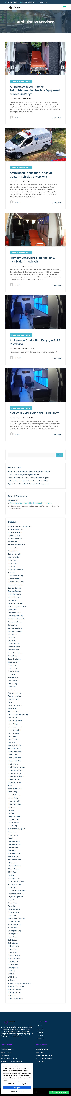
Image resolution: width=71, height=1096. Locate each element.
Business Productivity (15, 585)
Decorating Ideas (14, 647)
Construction (12, 625)
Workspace (12, 995)
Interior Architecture (15, 752)
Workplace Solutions (15, 989)
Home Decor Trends (15, 721)
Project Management (15, 897)
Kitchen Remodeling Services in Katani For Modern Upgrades (29, 471)
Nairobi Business (14, 841)
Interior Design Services (16, 767)
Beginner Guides (13, 557)
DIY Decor (11, 674)
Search (59, 455)
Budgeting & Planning (15, 569)
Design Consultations (15, 653)
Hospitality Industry (15, 745)
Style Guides (12, 940)
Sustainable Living (14, 955)
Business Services (14, 588)
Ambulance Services (15, 532)
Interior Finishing (14, 779)
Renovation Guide (14, 909)
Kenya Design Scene (15, 789)
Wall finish (11, 974)
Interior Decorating (14, 758)
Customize (10, 1084)
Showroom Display (14, 924)
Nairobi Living (12, 850)
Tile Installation (13, 961)
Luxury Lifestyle (13, 823)
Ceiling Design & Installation (17, 606)
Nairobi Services (13, 856)
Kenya (10, 785)
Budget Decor (12, 560)
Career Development (15, 603)
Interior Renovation (14, 782)
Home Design (12, 724)
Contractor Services (15, 631)
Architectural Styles (15, 538)
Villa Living (11, 971)
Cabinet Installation (14, 597)
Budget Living (12, 563)
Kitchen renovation (14, 804)
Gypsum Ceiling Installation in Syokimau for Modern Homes (28, 484)
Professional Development (17, 890)
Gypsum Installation (15, 705)
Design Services (13, 662)
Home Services (13, 733)
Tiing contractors (14, 958)
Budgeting (11, 566)
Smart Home (12, 937)
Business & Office (14, 579)
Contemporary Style (15, 628)
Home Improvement (15, 727)
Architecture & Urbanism (16, 545)
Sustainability (12, 952)
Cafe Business (13, 600)
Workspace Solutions (15, 999)
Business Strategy (14, 594)
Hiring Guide (12, 708)
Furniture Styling (13, 699)
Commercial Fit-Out (14, 613)
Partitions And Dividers (16, 881)
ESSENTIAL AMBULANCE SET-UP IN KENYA (34, 413)
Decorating (12, 640)
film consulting (13, 500)
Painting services (14, 878)
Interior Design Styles (15, 770)
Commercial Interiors (15, 616)
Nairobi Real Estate (14, 853)
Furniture (11, 690)
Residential (12, 915)
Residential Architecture (16, 918)
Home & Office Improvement (18, 714)
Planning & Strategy (14, 884)
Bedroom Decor (13, 548)
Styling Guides (13, 943)
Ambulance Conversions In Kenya (20, 81)
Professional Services (15, 894)
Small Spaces (12, 934)
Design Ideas (12, 656)
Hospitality (11, 742)
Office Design (12, 863)
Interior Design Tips (15, 773)
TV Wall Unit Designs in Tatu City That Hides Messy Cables (28, 481)
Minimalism (12, 832)
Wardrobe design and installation (19, 983)
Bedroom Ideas (13, 551)
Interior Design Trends (15, 776)
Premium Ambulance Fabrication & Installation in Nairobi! (32, 259)
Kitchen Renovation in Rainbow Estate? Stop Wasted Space (28, 478)
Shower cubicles (14, 921)
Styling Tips (12, 949)
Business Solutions (14, 591)
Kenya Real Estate (14, 795)
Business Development (16, 582)
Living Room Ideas (14, 816)
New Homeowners (14, 860)
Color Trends (12, 609)
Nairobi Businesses (15, 844)
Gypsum (11, 702)
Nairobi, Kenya (43, 2)
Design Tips (12, 665)
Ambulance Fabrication (16, 529)
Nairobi (10, 838)
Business (11, 572)
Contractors (12, 634)
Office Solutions (13, 869)
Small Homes (12, 927)
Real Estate (12, 900)
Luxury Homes (13, 819)
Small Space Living (14, 931)
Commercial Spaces (15, 622)
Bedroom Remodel (14, 554)
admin (19, 117)
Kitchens (11, 807)
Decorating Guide (14, 643)
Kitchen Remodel (14, 801)
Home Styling (12, 736)
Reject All (25, 1084)
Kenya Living (12, 792)
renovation (12, 906)
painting (11, 875)
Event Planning (13, 677)
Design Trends (13, 668)
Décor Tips (12, 637)
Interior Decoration (14, 761)
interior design (13, 764)
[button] (59, 1092)
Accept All (17, 1088)
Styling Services (13, 946)
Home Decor (12, 718)
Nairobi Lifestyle (13, 847)
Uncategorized (13, 968)
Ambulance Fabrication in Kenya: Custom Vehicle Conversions (31, 174)
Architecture (12, 542)
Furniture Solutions (14, 696)
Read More (57, 118)
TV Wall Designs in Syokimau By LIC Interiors (23, 475)
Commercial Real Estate (16, 619)
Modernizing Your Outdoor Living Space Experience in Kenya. (31, 503)
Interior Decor (12, 755)
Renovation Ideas (14, 912)
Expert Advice (13, 680)
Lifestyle (11, 810)
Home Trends (13, 739)
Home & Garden (13, 711)
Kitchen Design (13, 798)
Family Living (12, 684)
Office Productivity (14, 866)
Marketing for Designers (16, 829)
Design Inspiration (14, 659)
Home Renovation (14, 730)
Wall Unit (11, 980)
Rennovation (12, 903)
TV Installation (13, 965)
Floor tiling (12, 687)
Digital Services (13, 671)
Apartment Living (14, 535)
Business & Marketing (15, 576)
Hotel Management (14, 748)
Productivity (12, 887)
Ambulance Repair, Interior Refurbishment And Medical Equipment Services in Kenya (35, 90)
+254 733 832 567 (12, 2)
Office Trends (12, 872)
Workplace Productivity (16, 986)
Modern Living (13, 835)
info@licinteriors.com (28, 2)
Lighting (11, 813)
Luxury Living (12, 826)
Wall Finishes (12, 977)
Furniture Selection (14, 693)
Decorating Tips (13, 650)
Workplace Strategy (15, 992)
